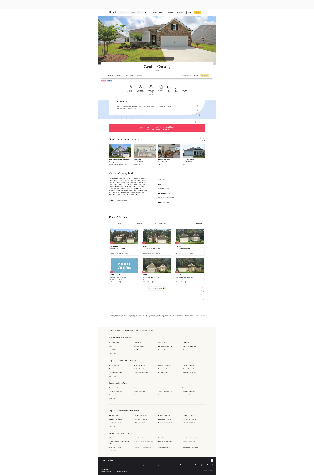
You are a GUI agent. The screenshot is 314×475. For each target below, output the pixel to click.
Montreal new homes (189, 422)
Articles (169, 12)
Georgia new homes (164, 395)
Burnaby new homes (164, 415)
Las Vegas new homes (115, 372)
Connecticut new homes (165, 391)
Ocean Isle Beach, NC (189, 346)
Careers (121, 465)
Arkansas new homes (188, 388)
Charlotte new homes (164, 365)
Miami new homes (163, 372)
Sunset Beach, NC (188, 350)
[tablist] (157, 223)
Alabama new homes (115, 388)
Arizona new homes (163, 388)
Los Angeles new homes (141, 372)
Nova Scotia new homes (165, 441)
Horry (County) (129, 330)
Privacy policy (159, 465)
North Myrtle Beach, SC (165, 346)
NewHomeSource (106, 471)
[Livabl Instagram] (201, 465)
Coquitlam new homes (115, 419)
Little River (132, 108)
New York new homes (189, 372)
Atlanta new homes (114, 365)
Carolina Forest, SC (164, 342)
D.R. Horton (157, 70)
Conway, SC (186, 342)
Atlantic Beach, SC (114, 342)
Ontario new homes (115, 447)
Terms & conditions (178, 465)
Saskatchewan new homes (190, 447)
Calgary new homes (189, 415)
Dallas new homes (114, 369)
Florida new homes (139, 395)
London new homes (115, 422)
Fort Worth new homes (140, 369)
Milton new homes (139, 422)
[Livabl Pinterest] (212, 465)
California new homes (115, 391)
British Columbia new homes (142, 438)
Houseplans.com (122, 471)
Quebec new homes (164, 447)
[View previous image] (103, 41)
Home (111, 330)
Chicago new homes (189, 365)
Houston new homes (164, 369)
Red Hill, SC (112, 350)
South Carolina (119, 330)
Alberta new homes (115, 438)
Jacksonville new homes (190, 369)
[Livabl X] (195, 464)
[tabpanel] (157, 259)
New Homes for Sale (158, 12)
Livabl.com (171, 316)
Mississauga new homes (165, 422)
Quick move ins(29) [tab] (160, 223)
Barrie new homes (114, 415)
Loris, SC (111, 346)
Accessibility (140, 465)
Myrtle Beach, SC (139, 346)
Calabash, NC (138, 342)
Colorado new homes (140, 391)
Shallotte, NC (137, 350)
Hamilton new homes (164, 419)
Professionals (179, 12)
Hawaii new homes (187, 395)
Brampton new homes (140, 415)
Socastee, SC (162, 350)
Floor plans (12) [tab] (140, 223)
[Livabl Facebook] (207, 464)
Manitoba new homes (164, 438)
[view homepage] (113, 12)
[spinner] (145, 12)
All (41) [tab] (119, 223)
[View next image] (211, 41)
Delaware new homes (188, 391)
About (102, 465)
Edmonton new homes (140, 419)
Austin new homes (139, 365)
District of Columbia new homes (118, 395)
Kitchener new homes (189, 419)
